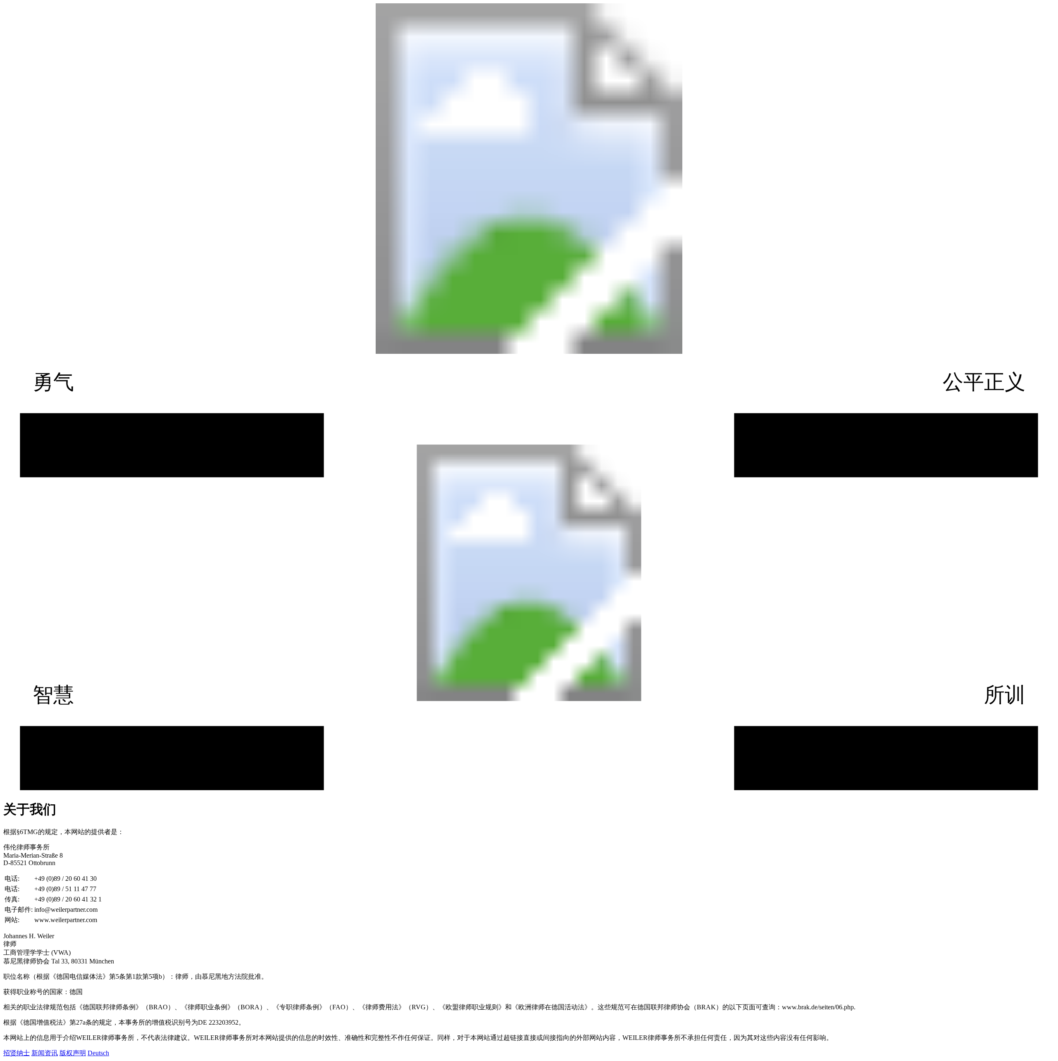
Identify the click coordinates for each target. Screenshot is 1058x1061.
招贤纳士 (16, 1052)
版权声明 (73, 1052)
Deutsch (98, 1052)
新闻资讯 (44, 1052)
